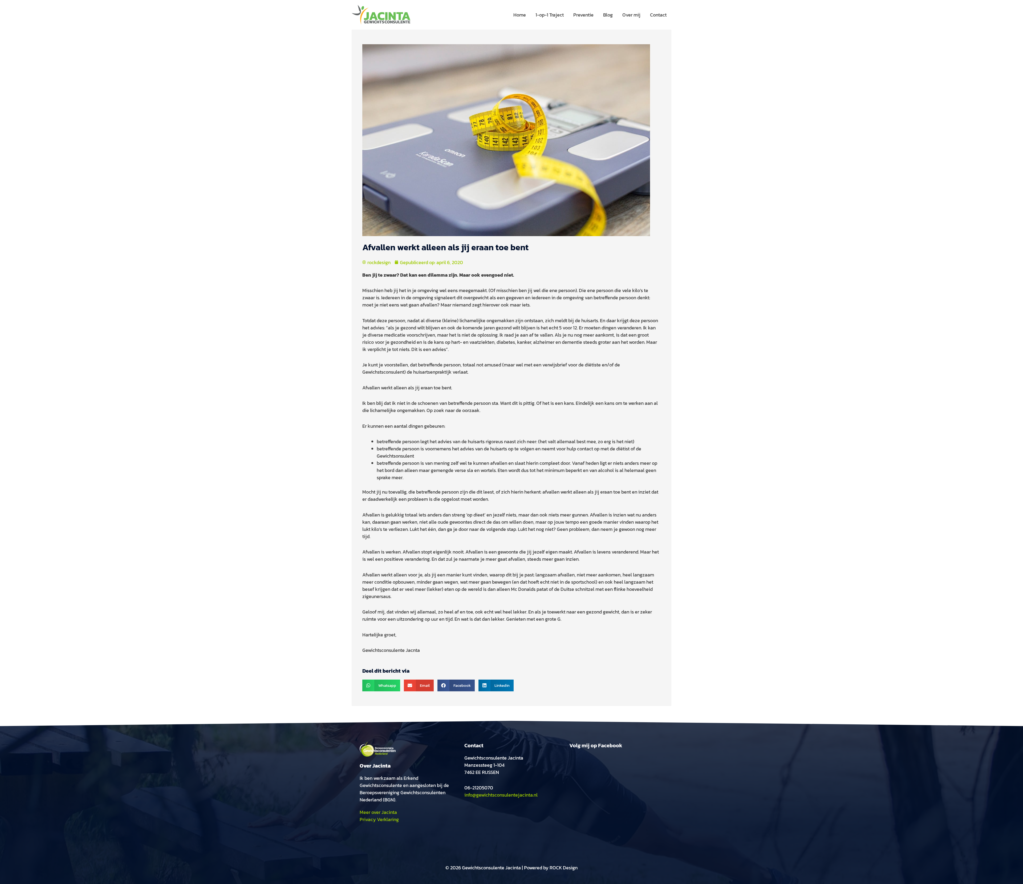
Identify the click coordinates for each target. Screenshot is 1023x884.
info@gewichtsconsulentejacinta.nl (501, 794)
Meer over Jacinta (378, 812)
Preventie (583, 14)
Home (519, 14)
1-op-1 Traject (549, 14)
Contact (658, 14)
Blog (608, 14)
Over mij (631, 14)
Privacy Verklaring (379, 819)
